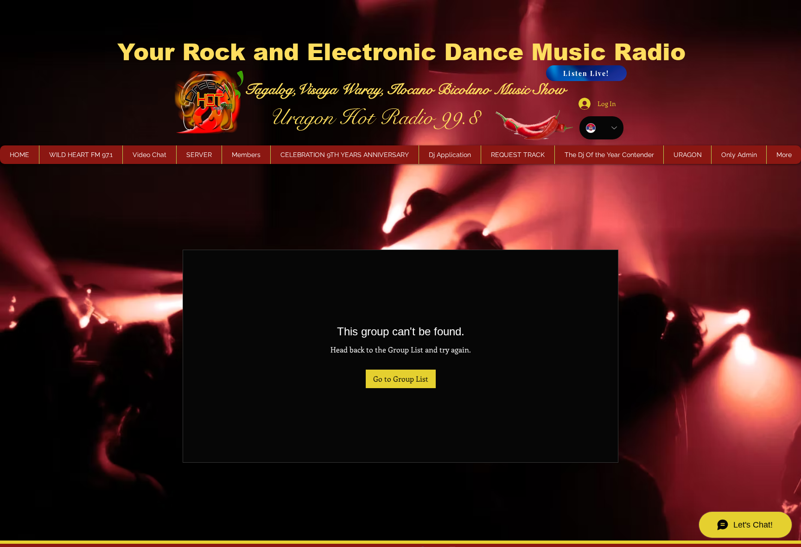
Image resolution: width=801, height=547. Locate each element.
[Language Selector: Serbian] (601, 127)
